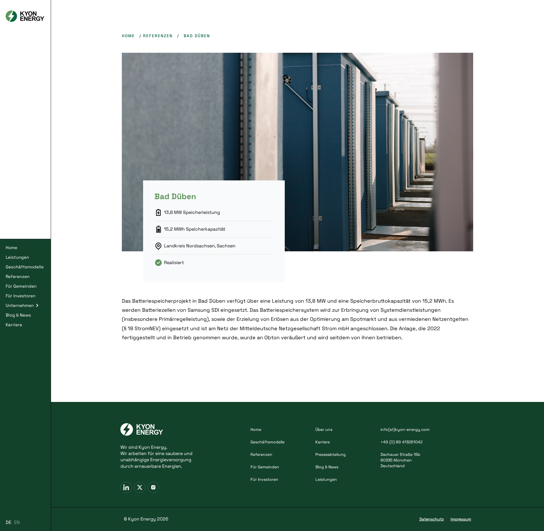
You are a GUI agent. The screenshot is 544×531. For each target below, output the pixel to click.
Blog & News (18, 315)
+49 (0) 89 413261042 (401, 441)
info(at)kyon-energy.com (405, 429)
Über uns (323, 429)
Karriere (14, 324)
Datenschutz (431, 519)
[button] (25, 305)
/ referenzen (156, 35)
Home (11, 247)
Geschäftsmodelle (25, 266)
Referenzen (17, 276)
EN (17, 522)
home (128, 35)
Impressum (460, 519)
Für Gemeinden (21, 286)
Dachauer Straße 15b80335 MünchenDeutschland (400, 460)
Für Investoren (20, 295)
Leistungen (17, 257)
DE (8, 522)
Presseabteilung (330, 454)
